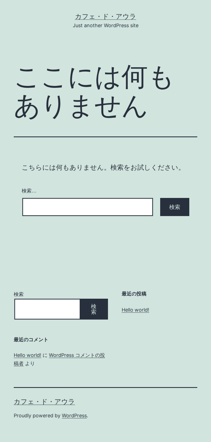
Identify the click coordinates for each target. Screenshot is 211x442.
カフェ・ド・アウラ (105, 16)
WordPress (74, 415)
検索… (29, 191)
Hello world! (135, 310)
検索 (19, 294)
